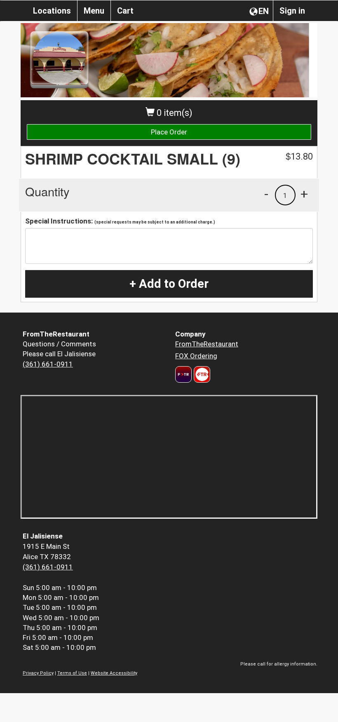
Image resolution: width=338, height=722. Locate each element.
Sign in (292, 11)
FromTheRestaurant (206, 344)
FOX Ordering (196, 356)
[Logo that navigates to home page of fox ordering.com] (201, 374)
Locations (52, 11)
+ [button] (304, 194)
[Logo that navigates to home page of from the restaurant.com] (183, 374)
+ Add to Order (169, 284)
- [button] (266, 194)
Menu (94, 11)
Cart (125, 11)
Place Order (169, 132)
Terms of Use (72, 673)
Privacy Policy (38, 673)
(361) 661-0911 (48, 364)
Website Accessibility (114, 673)
